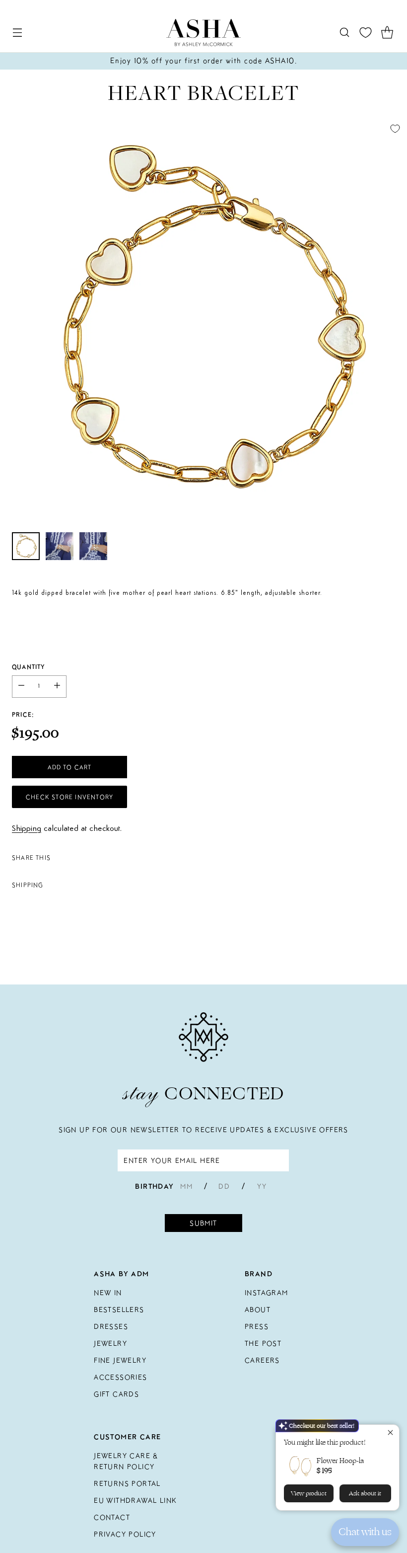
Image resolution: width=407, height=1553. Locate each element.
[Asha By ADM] (203, 32)
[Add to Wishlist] (395, 129)
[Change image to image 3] (93, 546)
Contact (112, 1517)
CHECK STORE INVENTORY (69, 797)
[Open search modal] (344, 32)
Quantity (28, 666)
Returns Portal (127, 1483)
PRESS (257, 1326)
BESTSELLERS (119, 1309)
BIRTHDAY (154, 1186)
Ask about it (365, 1493)
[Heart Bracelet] (203, 320)
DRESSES (111, 1326)
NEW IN (108, 1293)
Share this (31, 857)
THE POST (263, 1343)
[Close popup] (390, 1433)
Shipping (26, 828)
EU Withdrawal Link (135, 1500)
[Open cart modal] (387, 32)
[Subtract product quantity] (21, 686)
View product (309, 1493)
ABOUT (258, 1309)
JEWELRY (110, 1343)
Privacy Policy (125, 1534)
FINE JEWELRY (120, 1360)
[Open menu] (17, 32)
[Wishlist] (365, 32)
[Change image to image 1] (26, 546)
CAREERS (262, 1360)
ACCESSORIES (120, 1377)
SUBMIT (203, 1223)
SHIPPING (28, 885)
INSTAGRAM (266, 1293)
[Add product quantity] (57, 686)
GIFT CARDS (116, 1394)
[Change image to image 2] (59, 546)
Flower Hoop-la (340, 1461)
